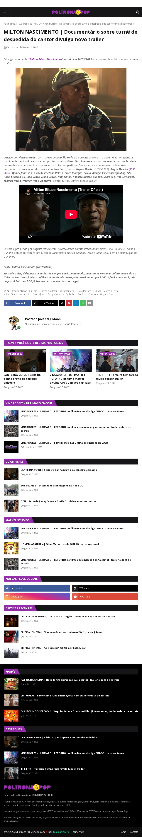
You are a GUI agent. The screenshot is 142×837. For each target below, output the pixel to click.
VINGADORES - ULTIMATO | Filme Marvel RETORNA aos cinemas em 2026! (64, 442)
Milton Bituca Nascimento (46, 59)
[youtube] (105, 596)
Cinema (33, 291)
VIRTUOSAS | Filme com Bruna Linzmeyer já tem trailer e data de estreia (65, 695)
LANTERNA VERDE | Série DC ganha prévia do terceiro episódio (22, 378)
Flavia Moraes (84, 291)
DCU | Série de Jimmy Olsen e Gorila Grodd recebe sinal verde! (59, 501)
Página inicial (10, 23)
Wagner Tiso (25, 23)
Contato (134, 831)
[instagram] (37, 596)
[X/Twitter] (45, 303)
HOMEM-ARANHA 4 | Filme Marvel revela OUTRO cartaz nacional (60, 544)
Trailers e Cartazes (88, 294)
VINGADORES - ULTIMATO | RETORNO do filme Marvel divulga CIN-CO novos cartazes (70, 378)
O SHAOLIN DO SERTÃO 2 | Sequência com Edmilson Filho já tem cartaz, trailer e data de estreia (79, 711)
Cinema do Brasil (48, 291)
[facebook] (37, 588)
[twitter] (105, 588)
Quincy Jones (39, 294)
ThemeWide (77, 831)
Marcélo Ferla (111, 291)
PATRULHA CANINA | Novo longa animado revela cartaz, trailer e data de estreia (70, 679)
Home (123, 831)
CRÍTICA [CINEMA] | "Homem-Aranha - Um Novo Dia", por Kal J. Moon (62, 632)
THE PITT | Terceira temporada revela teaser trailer (117, 376)
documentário (67, 291)
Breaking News (19, 291)
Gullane (97, 291)
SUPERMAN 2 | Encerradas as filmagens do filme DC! (52, 485)
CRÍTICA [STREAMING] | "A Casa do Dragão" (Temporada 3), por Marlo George (68, 616)
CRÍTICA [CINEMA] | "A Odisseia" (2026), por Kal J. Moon (54, 648)
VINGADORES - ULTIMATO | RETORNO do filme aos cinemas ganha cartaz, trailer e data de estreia (76, 428)
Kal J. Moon (12, 47)
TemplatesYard (61, 831)
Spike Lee (71, 294)
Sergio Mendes (56, 294)
